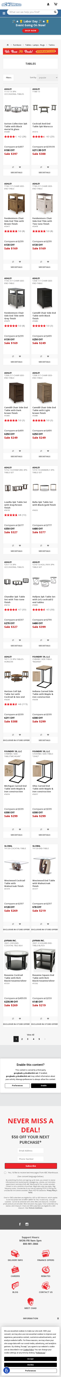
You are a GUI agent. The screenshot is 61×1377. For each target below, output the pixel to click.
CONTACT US (46, 1292)
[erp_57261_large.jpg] (16, 960)
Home (7, 45)
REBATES (45, 1276)
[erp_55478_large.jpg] (44, 203)
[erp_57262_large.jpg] (44, 960)
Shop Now (30, 30)
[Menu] (4, 13)
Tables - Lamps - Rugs (35, 45)
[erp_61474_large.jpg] (16, 865)
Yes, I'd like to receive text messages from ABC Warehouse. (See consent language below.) (33, 1174)
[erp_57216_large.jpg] (44, 109)
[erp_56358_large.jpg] (44, 676)
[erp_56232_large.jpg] (44, 487)
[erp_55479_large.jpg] (16, 298)
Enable (43, 1086)
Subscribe (31, 1166)
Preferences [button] (40, 1353)
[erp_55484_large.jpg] (44, 298)
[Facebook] (19, 1224)
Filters (8, 77)
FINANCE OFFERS (45, 1260)
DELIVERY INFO (15, 1260)
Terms (30, 1192)
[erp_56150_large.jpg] (16, 487)
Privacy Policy (51, 1190)
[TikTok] (41, 1224)
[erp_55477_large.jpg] (16, 203)
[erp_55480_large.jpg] (44, 392)
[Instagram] (27, 1224)
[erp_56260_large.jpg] (16, 676)
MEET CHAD (30, 1308)
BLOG (15, 1292)
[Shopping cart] (56, 4)
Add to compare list (13, 167)
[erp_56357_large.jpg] (44, 771)
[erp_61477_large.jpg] (44, 865)
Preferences (30, 1371)
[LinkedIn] (34, 1224)
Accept (30, 1359)
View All (30, 1034)
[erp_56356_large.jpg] (16, 771)
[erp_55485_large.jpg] (16, 392)
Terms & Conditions (35, 1208)
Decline (30, 1365)
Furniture (17, 45)
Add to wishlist (20, 167)
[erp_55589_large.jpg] (16, 109)
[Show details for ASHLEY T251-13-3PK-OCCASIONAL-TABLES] (16, 582)
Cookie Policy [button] (28, 1350)
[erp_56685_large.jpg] (44, 582)
